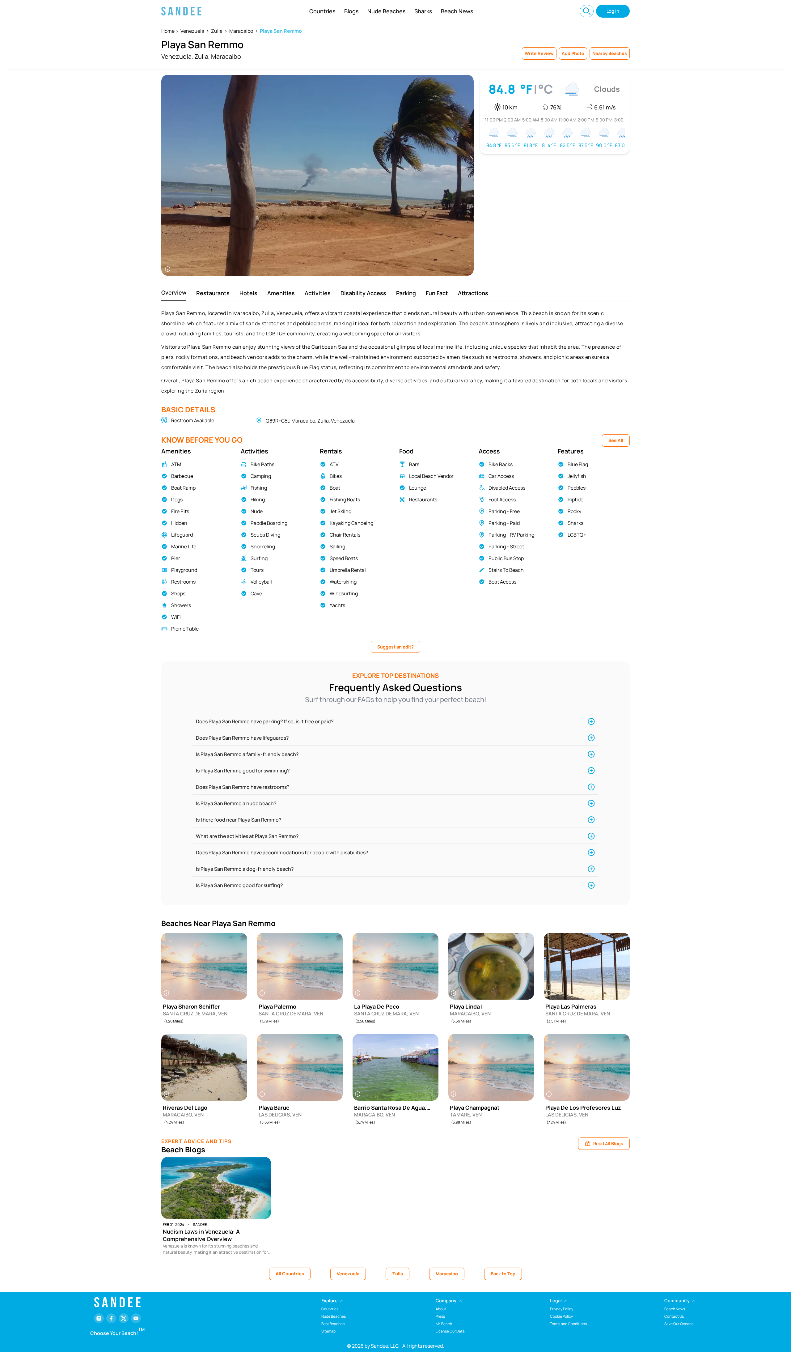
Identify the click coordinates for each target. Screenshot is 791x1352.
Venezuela (192, 31)
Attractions (473, 293)
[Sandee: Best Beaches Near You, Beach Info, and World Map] (181, 11)
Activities (318, 293)
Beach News (457, 11)
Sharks (423, 11)
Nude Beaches (386, 11)
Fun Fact (437, 293)
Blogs (351, 11)
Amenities (281, 293)
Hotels (248, 293)
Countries (322, 11)
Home (168, 31)
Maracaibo (241, 31)
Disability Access (363, 293)
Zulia (216, 31)
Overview (173, 292)
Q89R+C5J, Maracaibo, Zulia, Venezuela (310, 420)
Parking (406, 293)
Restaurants (213, 293)
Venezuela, (177, 56)
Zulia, (202, 56)
